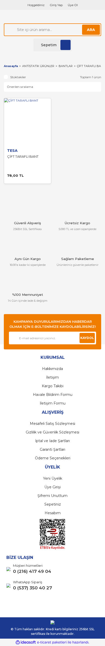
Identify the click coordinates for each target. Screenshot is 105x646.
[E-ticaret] (52, 642)
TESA (12, 150)
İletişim (52, 377)
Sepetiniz (52, 504)
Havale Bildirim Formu (52, 394)
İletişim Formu (52, 403)
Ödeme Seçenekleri (52, 458)
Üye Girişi (52, 487)
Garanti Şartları (52, 449)
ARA (91, 29)
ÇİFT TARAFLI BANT (91, 66)
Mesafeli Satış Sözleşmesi (52, 423)
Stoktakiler (18, 77)
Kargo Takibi (52, 386)
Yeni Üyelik (52, 478)
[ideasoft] (26, 642)
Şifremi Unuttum (52, 495)
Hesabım (53, 513)
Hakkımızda (52, 368)
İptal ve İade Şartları (52, 441)
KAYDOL (87, 338)
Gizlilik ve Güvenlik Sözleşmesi (52, 432)
